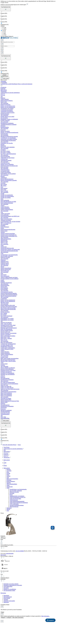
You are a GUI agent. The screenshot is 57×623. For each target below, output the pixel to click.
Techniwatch (10, 486)
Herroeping (3, 554)
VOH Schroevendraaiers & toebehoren (19, 502)
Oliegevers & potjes (14, 492)
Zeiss (8, 510)
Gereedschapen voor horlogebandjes (18, 489)
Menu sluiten (6, 78)
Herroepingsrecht (8, 596)
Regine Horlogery (11, 481)
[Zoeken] (2, 44)
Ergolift (8, 473)
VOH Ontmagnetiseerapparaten (17, 501)
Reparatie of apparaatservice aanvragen (13, 585)
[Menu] (2, 40)
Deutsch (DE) (4, 13)
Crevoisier (9, 470)
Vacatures (6, 599)
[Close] (2, 606)
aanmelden (4, 82)
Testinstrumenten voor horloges (17, 496)
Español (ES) (4, 19)
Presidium (9, 480)
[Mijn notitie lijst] (1, 86)
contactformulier (9, 553)
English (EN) (4, 16)
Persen (11, 494)
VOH (8, 488)
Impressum (6, 602)
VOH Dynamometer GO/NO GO (17, 497)
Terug (2, 612)
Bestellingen (15, 84)
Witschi (8, 509)
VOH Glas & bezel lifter (15, 498)
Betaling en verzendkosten (10, 589)
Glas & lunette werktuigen (16, 490)
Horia (8, 474)
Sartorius (9, 482)
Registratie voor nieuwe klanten (11, 583)
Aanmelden (3, 81)
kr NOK (4, 35)
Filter (4, 538)
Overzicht (3, 84)
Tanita (8, 485)
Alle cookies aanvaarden (18, 617)
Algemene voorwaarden (9, 600)
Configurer (9, 617)
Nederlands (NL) (5, 24)
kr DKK (4, 29)
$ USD (4, 32)
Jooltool (8, 476)
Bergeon (9, 469)
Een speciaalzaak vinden (9, 590)
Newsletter (6, 587)
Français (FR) (4, 21)
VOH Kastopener (14, 500)
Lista (8, 477)
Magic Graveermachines (12, 478)
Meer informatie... (45, 616)
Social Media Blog (8, 586)
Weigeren (3, 617)
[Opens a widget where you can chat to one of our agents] (50, 620)
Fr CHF (4, 27)
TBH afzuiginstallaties (12, 484)
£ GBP (4, 33)
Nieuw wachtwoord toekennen (25, 84)
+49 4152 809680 (19, 551)
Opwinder (12, 493)
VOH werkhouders (14, 504)
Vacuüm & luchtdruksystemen (17, 505)
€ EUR (4, 30)
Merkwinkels (7, 468)
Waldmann (9, 508)
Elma (8, 472)
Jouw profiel (8, 84)
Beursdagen (6, 595)
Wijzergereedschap (14, 506)
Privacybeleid (7, 598)
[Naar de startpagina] (9, 38)
